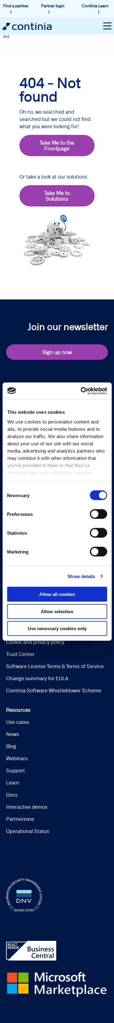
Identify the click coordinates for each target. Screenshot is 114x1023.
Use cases (17, 722)
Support (15, 770)
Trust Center (20, 654)
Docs (12, 795)
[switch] (98, 514)
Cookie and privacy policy (35, 642)
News (12, 734)
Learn (12, 783)
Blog (11, 746)
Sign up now (57, 352)
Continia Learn (95, 5)
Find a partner (16, 5)
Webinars (17, 758)
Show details (81, 576)
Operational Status (27, 831)
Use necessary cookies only (57, 628)
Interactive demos (26, 807)
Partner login (52, 5)
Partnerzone (20, 819)
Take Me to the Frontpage (57, 145)
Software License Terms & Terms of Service (55, 666)
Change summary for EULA (37, 678)
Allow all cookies (57, 594)
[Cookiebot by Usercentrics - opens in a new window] (81, 391)
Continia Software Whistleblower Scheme (53, 690)
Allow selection (57, 611)
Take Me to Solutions (57, 196)
